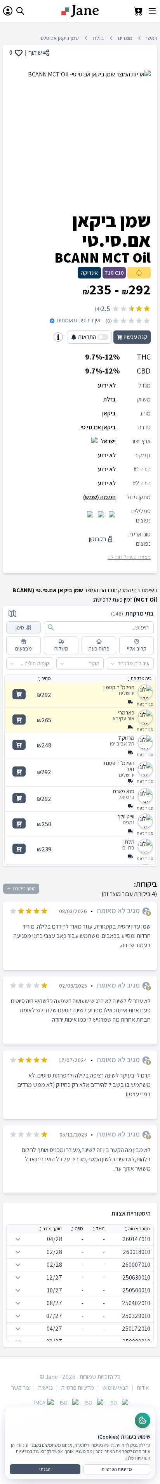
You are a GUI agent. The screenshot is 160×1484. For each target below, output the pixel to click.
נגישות (45, 1388)
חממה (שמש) (99, 497)
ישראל (108, 441)
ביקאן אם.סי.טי (98, 427)
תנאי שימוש (115, 1388)
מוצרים (125, 38)
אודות (143, 1388)
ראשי (151, 38)
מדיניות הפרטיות (116, 1469)
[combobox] (149, 663)
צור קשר (20, 1388)
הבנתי (44, 1469)
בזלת (98, 38)
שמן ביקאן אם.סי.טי (59, 38)
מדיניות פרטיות (77, 1388)
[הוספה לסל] (19, 694)
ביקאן (109, 413)
